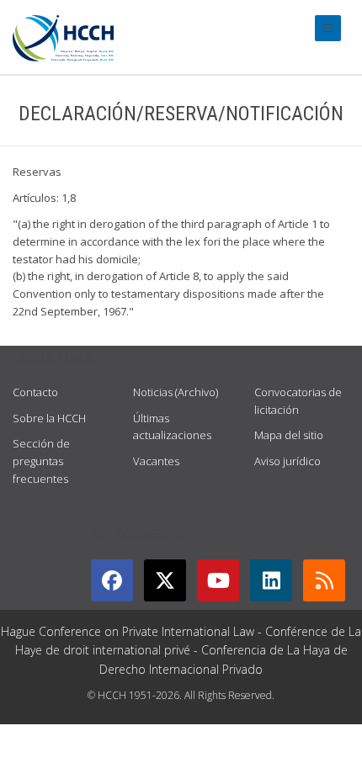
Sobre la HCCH (49, 418)
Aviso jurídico (287, 461)
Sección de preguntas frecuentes (41, 461)
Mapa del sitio (288, 434)
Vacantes (156, 461)
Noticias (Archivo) (175, 392)
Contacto (35, 392)
